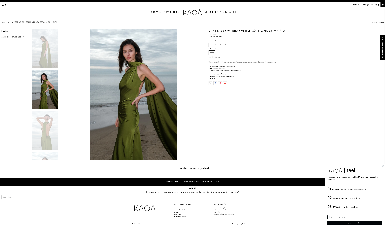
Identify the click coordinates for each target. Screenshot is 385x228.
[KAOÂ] (192, 12)
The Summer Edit (228, 12)
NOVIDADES (170, 12)
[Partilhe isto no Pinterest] (220, 83)
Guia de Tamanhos (214, 57)
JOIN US (355, 223)
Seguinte (381, 22)
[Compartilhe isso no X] (210, 83)
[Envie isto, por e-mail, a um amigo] (225, 83)
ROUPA (154, 12)
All (9, 22)
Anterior (374, 22)
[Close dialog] (383, 166)
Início (3, 22)
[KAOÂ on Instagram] (6, 5)
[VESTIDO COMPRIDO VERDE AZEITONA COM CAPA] (133, 109)
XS (210, 44)
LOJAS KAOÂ (211, 12)
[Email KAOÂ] (3, 5)
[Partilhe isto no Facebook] (215, 83)
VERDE (212, 52)
